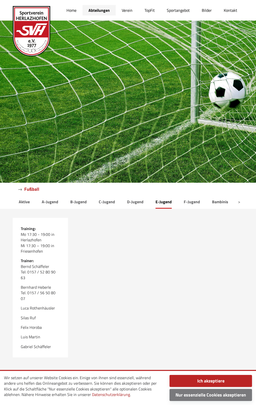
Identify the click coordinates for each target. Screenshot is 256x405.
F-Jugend (192, 202)
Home (71, 10)
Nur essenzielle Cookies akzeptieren (211, 394)
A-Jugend (50, 202)
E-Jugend (164, 202)
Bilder (207, 10)
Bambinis (220, 202)
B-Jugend (78, 202)
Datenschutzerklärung (111, 394)
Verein (127, 10)
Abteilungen (99, 10)
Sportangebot (178, 10)
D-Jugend (135, 202)
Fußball (31, 189)
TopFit (149, 10)
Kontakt (230, 10)
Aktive (24, 202)
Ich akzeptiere (210, 380)
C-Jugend (107, 202)
